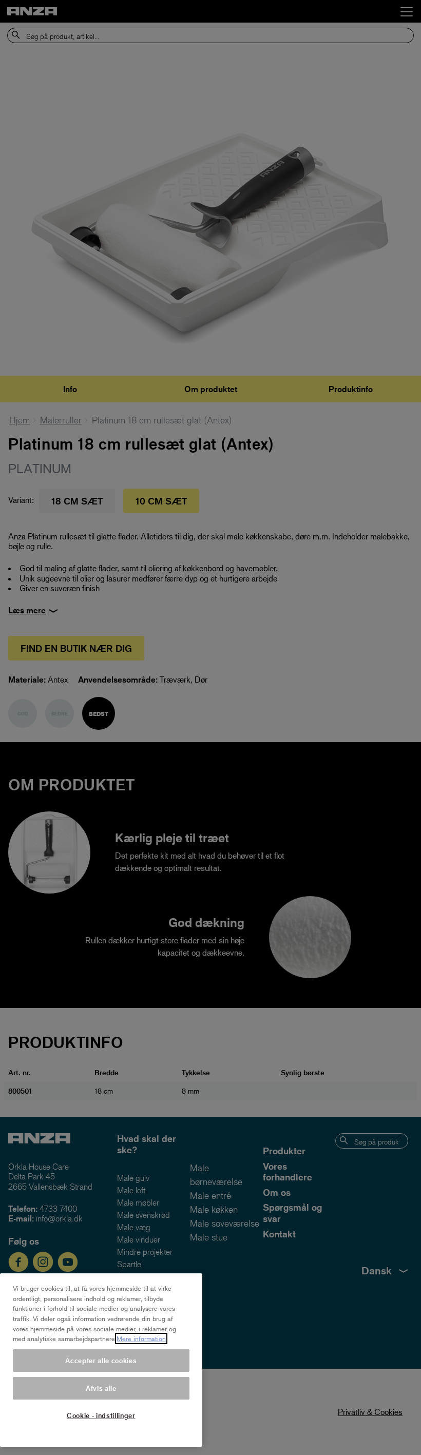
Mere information (141, 1338)
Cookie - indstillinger (101, 1415)
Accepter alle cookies (101, 1360)
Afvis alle (101, 1388)
